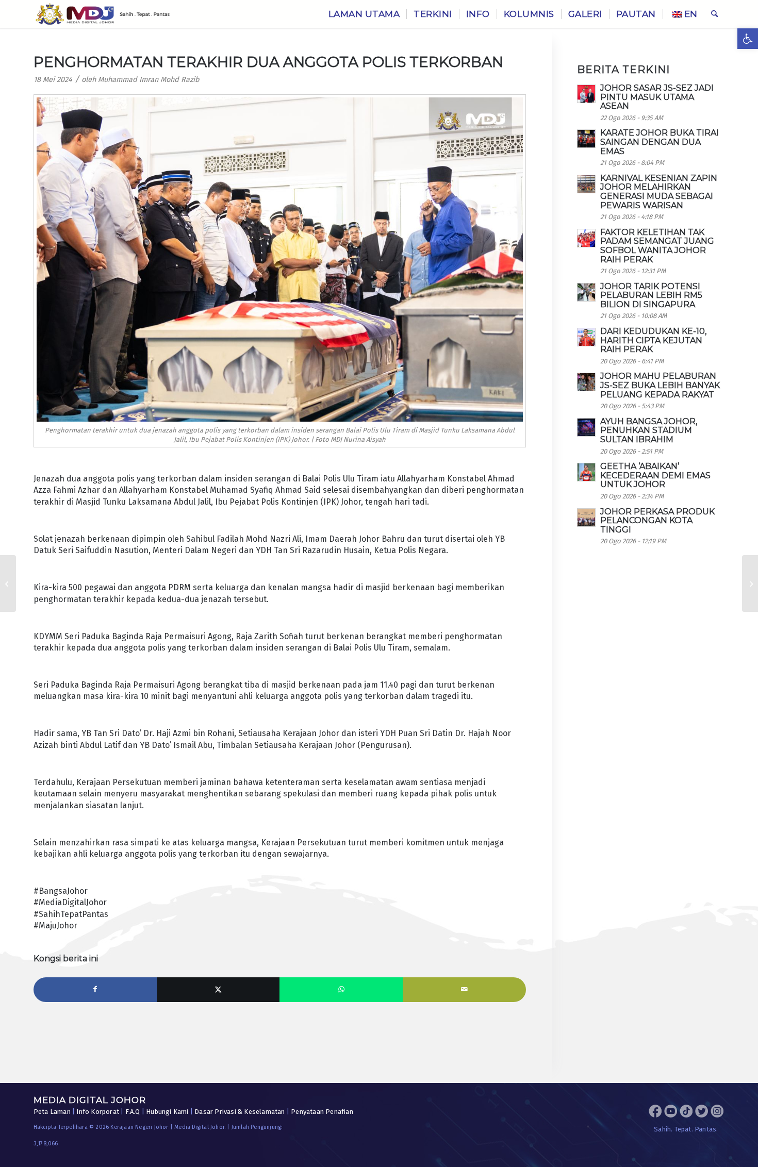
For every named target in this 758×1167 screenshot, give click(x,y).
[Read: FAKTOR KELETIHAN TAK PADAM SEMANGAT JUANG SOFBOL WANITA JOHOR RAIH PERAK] (586, 238)
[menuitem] (364, 14)
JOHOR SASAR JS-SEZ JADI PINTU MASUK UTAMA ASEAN (657, 97)
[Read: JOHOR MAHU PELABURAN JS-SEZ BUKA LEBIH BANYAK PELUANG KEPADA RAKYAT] (586, 382)
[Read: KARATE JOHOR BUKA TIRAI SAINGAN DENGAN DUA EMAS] (586, 138)
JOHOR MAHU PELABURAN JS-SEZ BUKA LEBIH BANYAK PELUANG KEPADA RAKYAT (660, 385)
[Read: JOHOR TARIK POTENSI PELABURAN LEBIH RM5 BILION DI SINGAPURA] (586, 292)
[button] (747, 38)
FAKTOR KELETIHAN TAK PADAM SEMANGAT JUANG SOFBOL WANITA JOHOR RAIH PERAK (657, 245)
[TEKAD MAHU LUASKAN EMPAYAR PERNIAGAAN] (750, 583)
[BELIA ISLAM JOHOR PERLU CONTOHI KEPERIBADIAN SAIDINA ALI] (8, 583)
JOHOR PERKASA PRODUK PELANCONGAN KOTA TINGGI (657, 521)
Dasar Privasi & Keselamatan (239, 1111)
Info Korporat (97, 1111)
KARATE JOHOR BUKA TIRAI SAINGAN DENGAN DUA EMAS (659, 142)
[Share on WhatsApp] (341, 989)
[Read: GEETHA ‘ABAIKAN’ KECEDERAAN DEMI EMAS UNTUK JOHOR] (586, 472)
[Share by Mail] (464, 989)
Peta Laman (52, 1111)
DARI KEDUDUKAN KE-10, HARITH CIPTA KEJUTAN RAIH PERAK (653, 340)
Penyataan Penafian (322, 1111)
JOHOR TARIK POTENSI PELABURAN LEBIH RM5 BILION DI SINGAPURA (651, 295)
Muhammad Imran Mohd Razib (149, 79)
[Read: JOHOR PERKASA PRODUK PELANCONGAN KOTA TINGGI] (586, 517)
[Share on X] (218, 989)
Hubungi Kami (167, 1111)
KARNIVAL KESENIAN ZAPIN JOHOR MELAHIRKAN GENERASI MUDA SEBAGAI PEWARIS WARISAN (658, 191)
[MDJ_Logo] (103, 14)
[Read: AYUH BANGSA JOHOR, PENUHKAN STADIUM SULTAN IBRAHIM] (586, 427)
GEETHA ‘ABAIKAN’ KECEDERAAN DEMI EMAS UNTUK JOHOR (655, 475)
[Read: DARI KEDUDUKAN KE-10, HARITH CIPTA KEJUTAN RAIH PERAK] (586, 337)
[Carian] (714, 14)
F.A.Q (132, 1111)
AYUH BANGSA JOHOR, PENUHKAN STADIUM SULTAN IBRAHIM (648, 430)
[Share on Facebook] (95, 989)
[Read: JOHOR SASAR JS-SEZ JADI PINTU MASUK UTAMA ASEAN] (586, 94)
